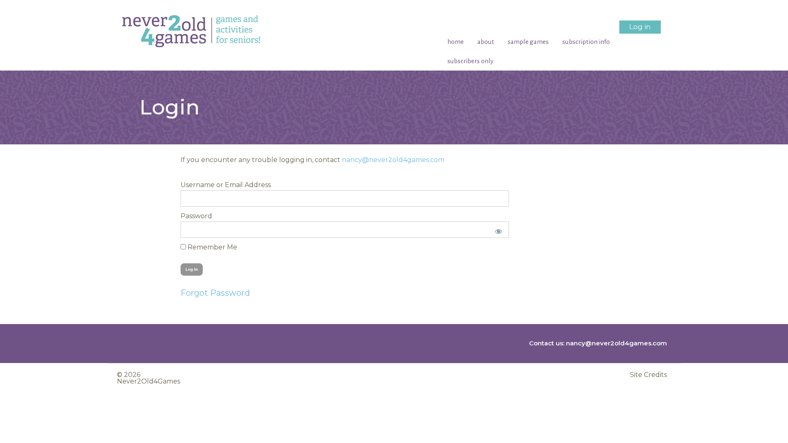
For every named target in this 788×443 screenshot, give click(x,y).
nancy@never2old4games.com (393, 160)
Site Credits (648, 375)
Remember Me (211, 247)
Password (196, 216)
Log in (640, 27)
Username (198, 185)
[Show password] (497, 230)
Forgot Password (215, 293)
